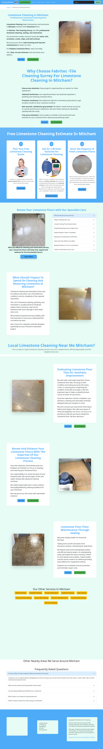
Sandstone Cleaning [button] (68, 593)
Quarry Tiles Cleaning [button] (41, 598)
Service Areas (40, 2)
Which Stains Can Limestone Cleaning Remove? (22, 696)
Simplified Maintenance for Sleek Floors (66, 228)
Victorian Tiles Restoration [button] (60, 598)
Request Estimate (51, 196)
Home (33, 2)
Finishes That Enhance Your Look (64, 249)
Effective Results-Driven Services (64, 215)
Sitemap (92, 737)
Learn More (28, 257)
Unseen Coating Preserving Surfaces (65, 224)
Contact (53, 2)
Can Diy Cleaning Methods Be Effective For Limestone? (24, 691)
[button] (25, 2)
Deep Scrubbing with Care (62, 220)
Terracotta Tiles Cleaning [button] (23, 598)
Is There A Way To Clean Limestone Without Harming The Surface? (28, 673)
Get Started (20, 188)
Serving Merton (7, 2)
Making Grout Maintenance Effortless (65, 237)
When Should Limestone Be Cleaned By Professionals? (24, 685)
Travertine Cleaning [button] (35, 593)
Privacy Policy (72, 737)
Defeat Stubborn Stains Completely (65, 232)
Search (98, 2)
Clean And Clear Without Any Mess (64, 241)
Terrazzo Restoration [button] (51, 593)
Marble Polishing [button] (21, 593)
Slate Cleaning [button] (81, 593)
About (47, 2)
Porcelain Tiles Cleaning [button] (78, 598)
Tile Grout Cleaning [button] (51, 603)
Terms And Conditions (83, 737)
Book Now (82, 189)
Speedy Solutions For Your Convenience (66, 245)
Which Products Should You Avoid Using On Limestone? (25, 701)
